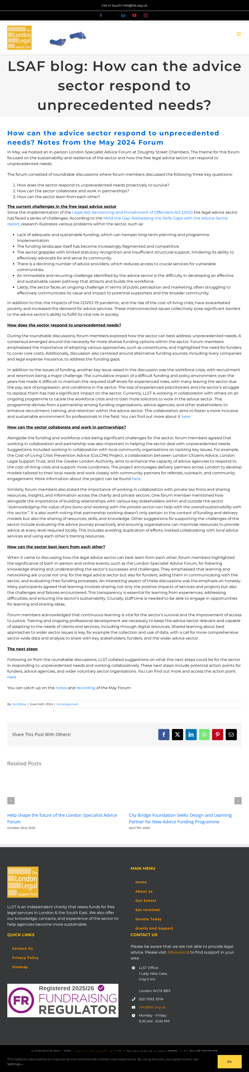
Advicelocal (178, 952)
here (185, 416)
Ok (229, 1062)
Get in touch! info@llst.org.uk (124, 5)
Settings (14, 1064)
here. (137, 478)
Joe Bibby (19, 704)
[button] (11, 800)
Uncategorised (67, 704)
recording (85, 687)
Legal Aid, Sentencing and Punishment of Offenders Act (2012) (132, 212)
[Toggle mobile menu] (239, 34)
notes (61, 687)
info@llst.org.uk (152, 1007)
